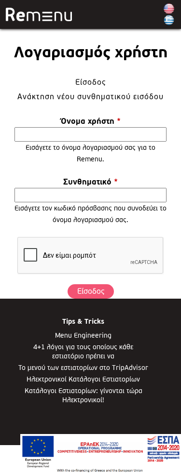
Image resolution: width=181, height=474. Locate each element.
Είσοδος (123, 82)
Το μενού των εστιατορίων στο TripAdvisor (83, 367)
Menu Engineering (83, 335)
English (169, 8)
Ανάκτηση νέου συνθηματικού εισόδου (90, 96)
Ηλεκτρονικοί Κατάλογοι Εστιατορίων (83, 379)
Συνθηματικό (90, 181)
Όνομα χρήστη (91, 121)
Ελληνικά (169, 20)
